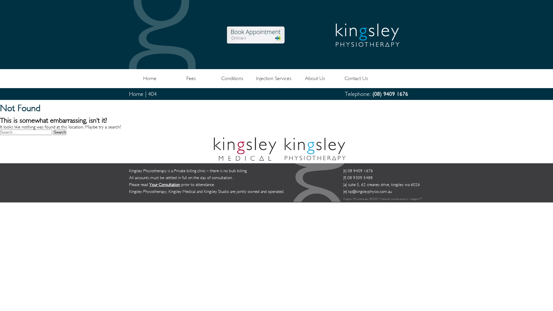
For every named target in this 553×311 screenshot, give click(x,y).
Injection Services (273, 78)
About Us (315, 78)
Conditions (232, 78)
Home (149, 78)
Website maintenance (392, 199)
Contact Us (356, 78)
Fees (191, 78)
